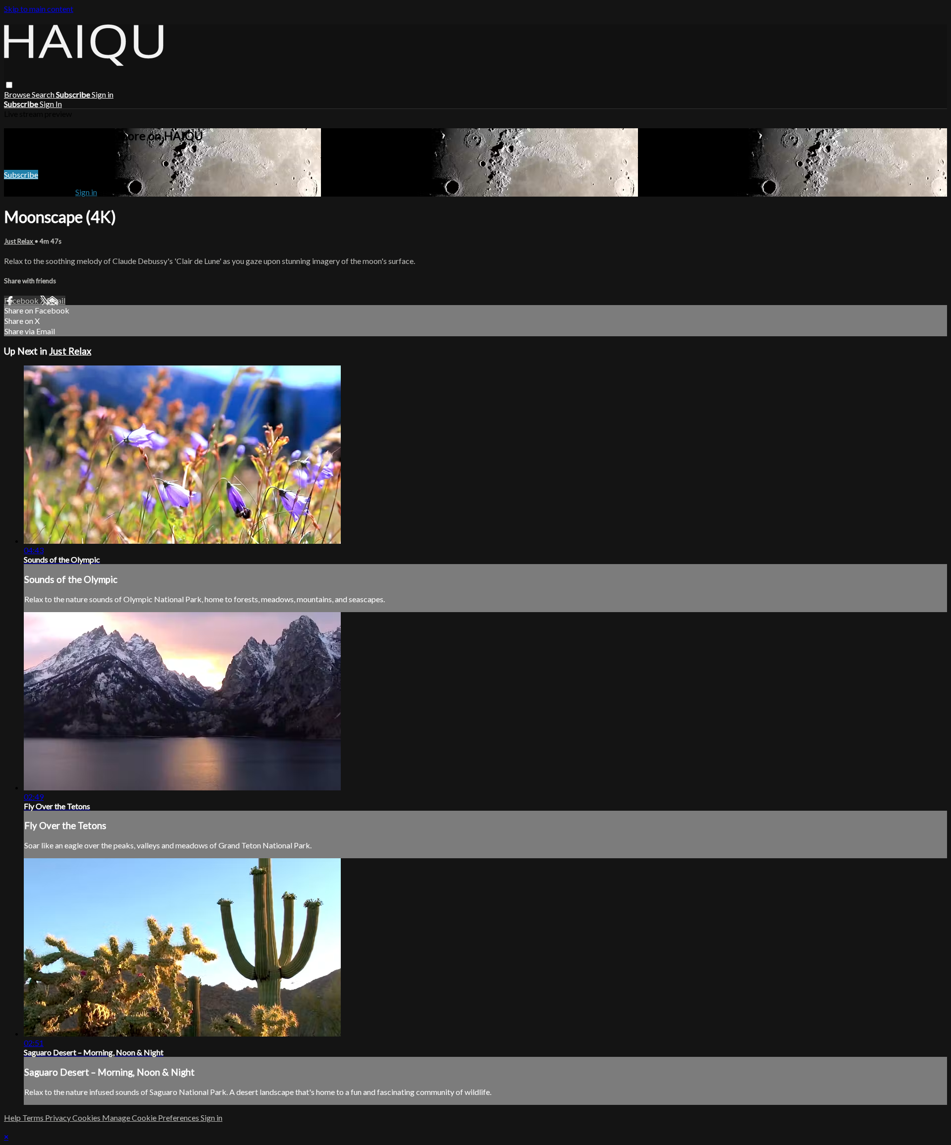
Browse (18, 94)
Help (13, 1117)
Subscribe (21, 174)
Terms (33, 1117)
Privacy (58, 1117)
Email (56, 300)
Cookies (87, 1117)
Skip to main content (38, 8)
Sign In (51, 103)
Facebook (22, 300)
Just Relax (19, 241)
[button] (9, 85)
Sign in (102, 94)
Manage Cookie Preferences (151, 1117)
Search (44, 94)
